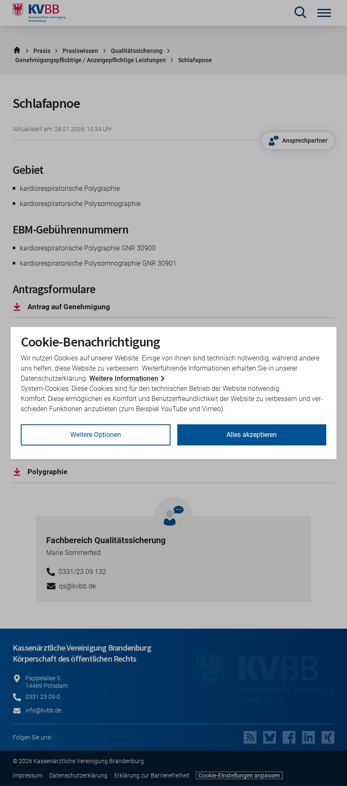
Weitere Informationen (123, 378)
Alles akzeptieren (251, 435)
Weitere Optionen (95, 435)
